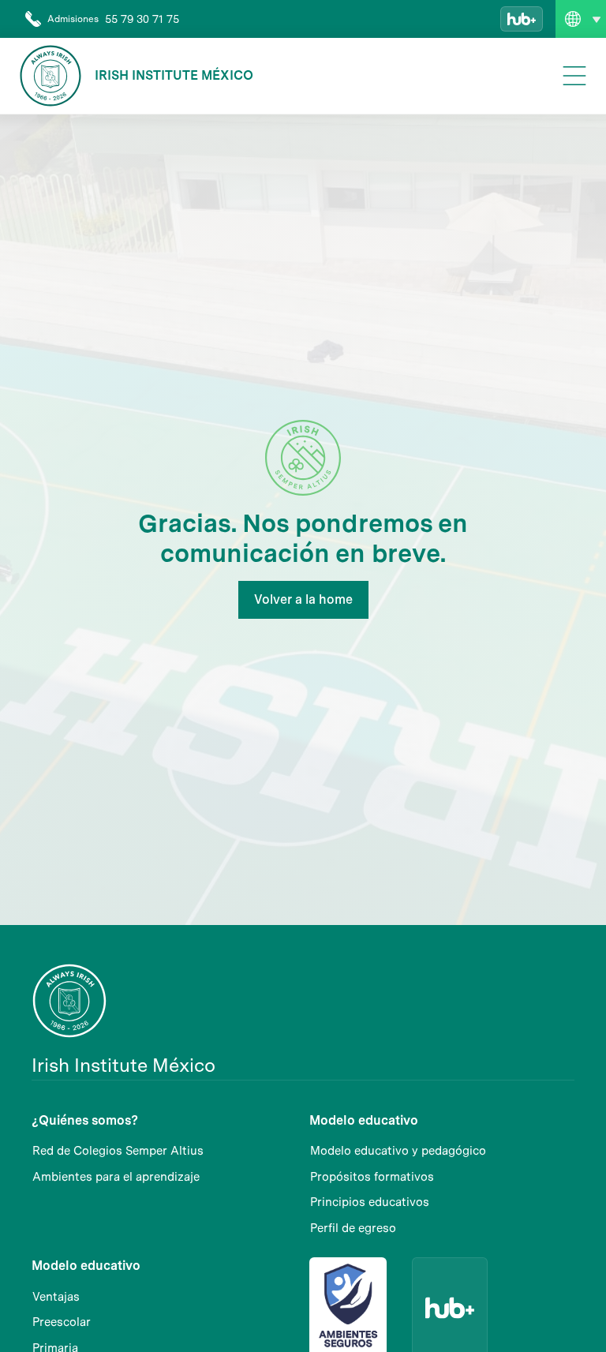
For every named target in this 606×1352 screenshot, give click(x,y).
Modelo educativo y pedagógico (398, 1151)
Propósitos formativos (372, 1177)
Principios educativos (369, 1202)
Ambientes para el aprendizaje (116, 1177)
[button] (581, 19)
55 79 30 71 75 (142, 19)
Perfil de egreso (353, 1228)
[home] (50, 75)
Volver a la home (303, 599)
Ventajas (56, 1297)
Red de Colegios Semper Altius (118, 1151)
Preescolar (61, 1322)
